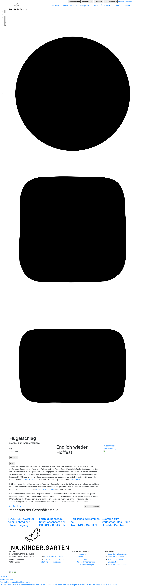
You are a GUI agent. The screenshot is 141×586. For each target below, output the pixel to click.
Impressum (81, 554)
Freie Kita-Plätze (70, 5)
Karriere (116, 5)
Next (12, 463)
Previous (13, 457)
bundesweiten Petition (45, 489)
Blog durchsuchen (91, 506)
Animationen (87, 2)
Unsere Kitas (54, 5)
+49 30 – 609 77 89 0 (53, 556)
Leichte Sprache (125, 2)
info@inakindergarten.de (51, 562)
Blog (96, 5)
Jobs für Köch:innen (116, 556)
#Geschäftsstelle (110, 446)
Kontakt (126, 5)
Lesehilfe (98, 2)
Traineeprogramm (115, 559)
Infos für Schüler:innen (117, 564)
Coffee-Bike (75, 479)
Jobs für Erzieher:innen (117, 554)
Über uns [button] (105, 5)
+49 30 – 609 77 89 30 (54, 559)
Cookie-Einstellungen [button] (85, 564)
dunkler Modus (110, 2)
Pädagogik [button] (84, 5)
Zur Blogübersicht (16, 506)
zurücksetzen (74, 2)
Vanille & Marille (27, 479)
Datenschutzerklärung (86, 562)
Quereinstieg (113, 562)
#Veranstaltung (110, 448)
